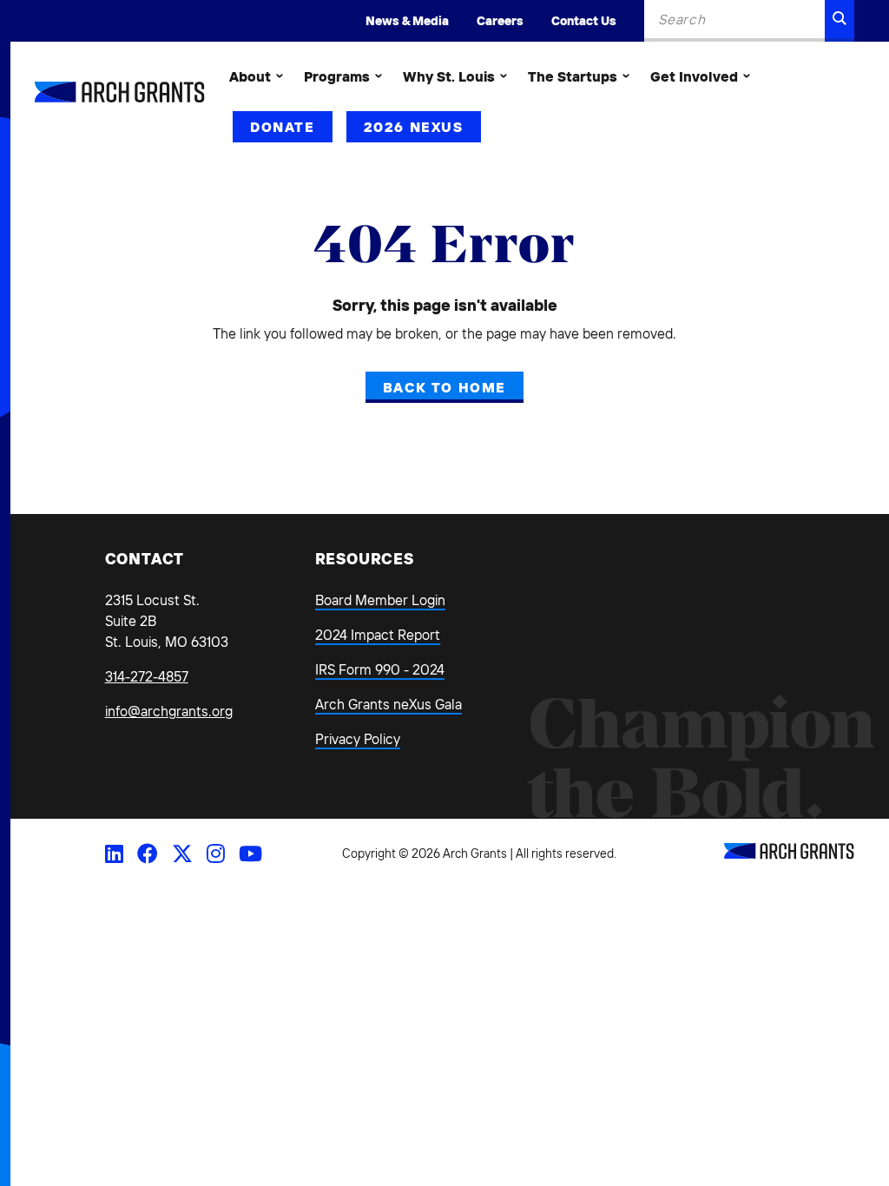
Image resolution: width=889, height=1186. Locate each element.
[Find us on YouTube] (250, 853)
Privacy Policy (357, 739)
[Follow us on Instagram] (216, 853)
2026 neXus (414, 126)
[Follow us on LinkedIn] (114, 853)
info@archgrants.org (169, 711)
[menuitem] (256, 76)
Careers (500, 21)
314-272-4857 (146, 676)
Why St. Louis (449, 76)
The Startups (572, 76)
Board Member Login (380, 600)
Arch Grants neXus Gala (388, 704)
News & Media (407, 21)
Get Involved (694, 76)
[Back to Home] (789, 854)
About (250, 76)
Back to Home (444, 387)
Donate (282, 126)
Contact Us (583, 21)
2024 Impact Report (377, 634)
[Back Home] (120, 92)
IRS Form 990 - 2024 (379, 669)
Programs (337, 76)
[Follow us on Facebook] (147, 853)
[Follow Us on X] (182, 853)
